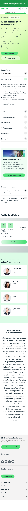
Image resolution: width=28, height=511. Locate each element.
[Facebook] (2, 461)
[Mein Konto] (19, 8)
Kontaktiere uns (8, 476)
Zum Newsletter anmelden (11, 447)
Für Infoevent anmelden (14, 175)
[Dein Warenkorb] (26, 8)
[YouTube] (12, 461)
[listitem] (14, 79)
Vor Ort (4, 236)
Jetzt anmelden (9, 53)
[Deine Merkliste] (22, 8)
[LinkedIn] (9, 461)
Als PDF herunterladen (6, 73)
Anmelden (14, 241)
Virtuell (10, 236)
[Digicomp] (4, 8)
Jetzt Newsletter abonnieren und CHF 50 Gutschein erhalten (14, 4)
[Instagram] (6, 461)
